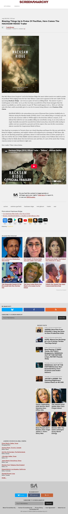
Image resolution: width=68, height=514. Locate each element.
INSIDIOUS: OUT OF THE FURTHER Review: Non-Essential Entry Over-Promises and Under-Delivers (54, 368)
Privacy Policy (39, 507)
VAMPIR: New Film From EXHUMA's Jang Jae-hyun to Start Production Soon (54, 331)
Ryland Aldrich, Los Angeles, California (14, 469)
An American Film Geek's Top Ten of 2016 (16, 214)
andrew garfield (16, 206)
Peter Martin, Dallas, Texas (10, 443)
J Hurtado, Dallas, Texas (9, 456)
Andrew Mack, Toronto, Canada (11, 447)
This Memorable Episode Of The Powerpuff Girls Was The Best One (11, 285)
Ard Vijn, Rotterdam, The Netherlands (13, 452)
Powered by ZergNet (61, 290)
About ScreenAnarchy (9, 507)
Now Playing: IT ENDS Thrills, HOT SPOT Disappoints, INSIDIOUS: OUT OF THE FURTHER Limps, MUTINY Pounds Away (54, 354)
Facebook (35, 495)
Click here (41, 195)
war (55, 206)
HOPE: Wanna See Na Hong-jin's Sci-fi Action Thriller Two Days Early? (55, 341)
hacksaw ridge (29, 206)
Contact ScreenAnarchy (25, 507)
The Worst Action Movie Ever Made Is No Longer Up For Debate (33, 285)
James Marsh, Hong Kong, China (11, 460)
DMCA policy (31, 197)
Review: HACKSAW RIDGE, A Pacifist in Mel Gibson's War (21, 216)
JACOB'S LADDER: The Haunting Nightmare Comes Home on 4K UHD (54, 380)
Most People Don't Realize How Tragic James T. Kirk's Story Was (43, 430)
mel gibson (40, 206)
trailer (49, 206)
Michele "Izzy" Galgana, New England (13, 465)
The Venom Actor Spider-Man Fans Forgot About (58, 406)
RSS (48, 495)
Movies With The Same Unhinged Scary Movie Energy (58, 430)
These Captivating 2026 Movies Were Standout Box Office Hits (42, 407)
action (6, 206)
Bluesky (22, 495)
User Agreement (50, 507)
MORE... (4, 478)
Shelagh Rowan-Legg (8, 473)
